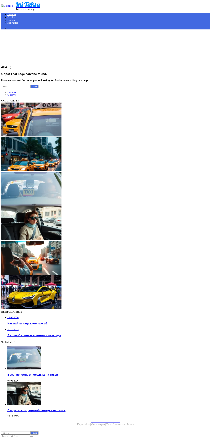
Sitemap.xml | (120, 424)
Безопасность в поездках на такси (32, 374)
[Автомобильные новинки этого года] (94, 292)
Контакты (12, 22)
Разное (130, 424)
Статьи (11, 20)
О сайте (11, 17)
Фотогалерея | (98, 424)
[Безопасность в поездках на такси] (94, 189)
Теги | (109, 424)
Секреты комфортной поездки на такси (36, 410)
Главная (11, 14)
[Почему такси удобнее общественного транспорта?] (94, 154)
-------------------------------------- (105, 421)
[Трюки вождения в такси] (94, 258)
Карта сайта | (84, 424)
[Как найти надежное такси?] (94, 120)
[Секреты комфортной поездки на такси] (94, 223)
